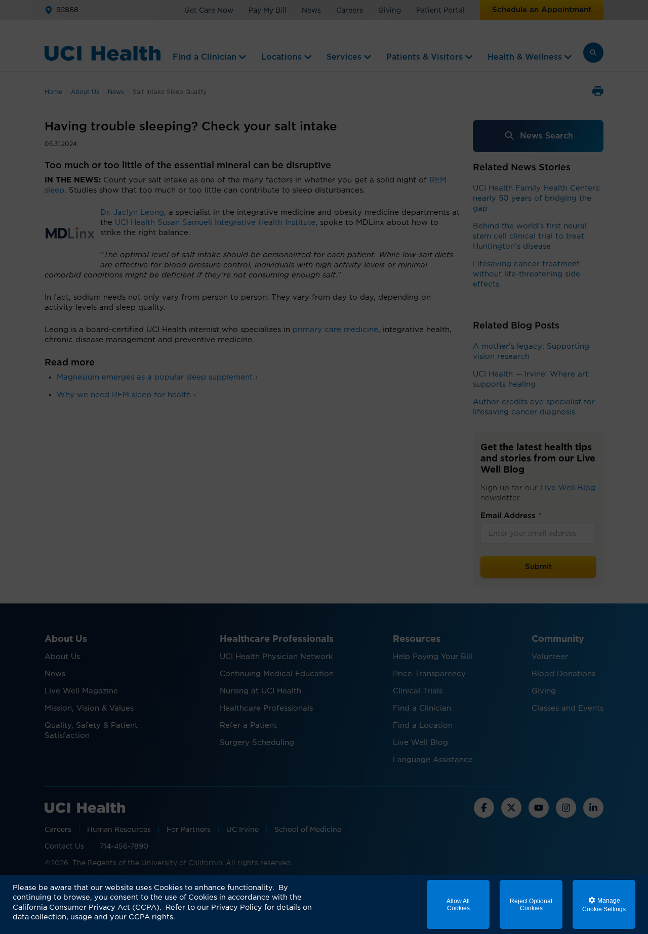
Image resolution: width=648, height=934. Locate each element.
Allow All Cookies (458, 905)
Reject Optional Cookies (531, 905)
